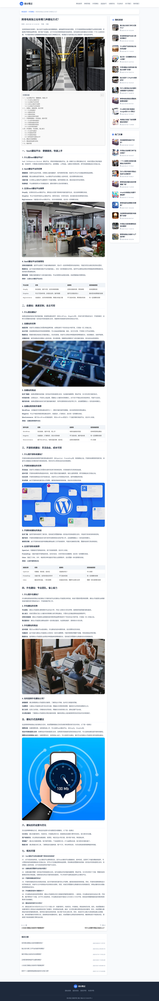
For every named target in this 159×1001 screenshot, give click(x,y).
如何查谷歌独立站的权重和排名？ (33, 943)
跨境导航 (87, 4)
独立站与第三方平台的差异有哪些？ (33, 949)
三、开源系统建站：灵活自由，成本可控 (35, 118)
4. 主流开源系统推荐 (32, 126)
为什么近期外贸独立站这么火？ (95, 928)
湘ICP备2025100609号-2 (85, 998)
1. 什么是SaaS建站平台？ (33, 100)
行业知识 (120, 4)
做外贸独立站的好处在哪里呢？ (32, 954)
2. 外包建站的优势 (31, 133)
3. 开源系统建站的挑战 (33, 124)
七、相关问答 (28, 143)
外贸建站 (95, 4)
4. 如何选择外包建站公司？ (34, 137)
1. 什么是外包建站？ (32, 131)
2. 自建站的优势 (31, 112)
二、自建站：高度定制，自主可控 (33, 108)
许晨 (47, 24)
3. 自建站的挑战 (31, 114)
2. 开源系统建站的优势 (33, 122)
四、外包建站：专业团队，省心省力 (34, 129)
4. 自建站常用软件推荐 (33, 116)
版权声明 (83, 991)
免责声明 (91, 991)
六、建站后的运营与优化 (31, 141)
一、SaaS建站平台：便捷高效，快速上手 (35, 98)
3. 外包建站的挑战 (31, 135)
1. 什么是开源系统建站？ (33, 120)
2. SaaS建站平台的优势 (33, 102)
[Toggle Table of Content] (101, 95)
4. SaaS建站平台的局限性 (33, 106)
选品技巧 (104, 4)
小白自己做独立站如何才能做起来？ (33, 928)
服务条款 (76, 991)
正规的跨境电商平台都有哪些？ (32, 960)
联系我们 (136, 4)
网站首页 (79, 4)
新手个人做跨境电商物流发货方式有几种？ (36, 971)
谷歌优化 (112, 4)
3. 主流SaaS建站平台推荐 (33, 104)
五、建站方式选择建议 (30, 139)
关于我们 (128, 4)
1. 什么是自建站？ (31, 110)
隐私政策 (68, 991)
